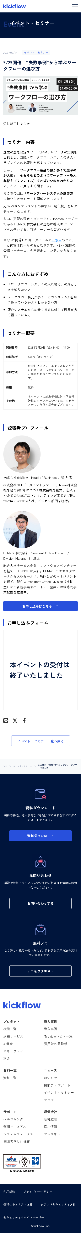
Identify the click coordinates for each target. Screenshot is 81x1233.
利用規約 (9, 1191)
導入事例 (50, 1028)
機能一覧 (10, 1028)
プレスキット (54, 1133)
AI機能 (8, 1043)
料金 (6, 1058)
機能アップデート (57, 1085)
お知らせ (50, 1077)
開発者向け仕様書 (16, 1141)
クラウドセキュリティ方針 (58, 1204)
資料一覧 (10, 1077)
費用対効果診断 (55, 1043)
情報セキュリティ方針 (17, 1204)
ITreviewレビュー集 (58, 1036)
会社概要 (50, 1119)
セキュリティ (13, 1050)
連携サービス (13, 1036)
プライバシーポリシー (37, 1191)
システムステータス (18, 1133)
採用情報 (50, 1126)
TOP (5, 766)
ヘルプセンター (15, 1119)
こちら (56, 239)
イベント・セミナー (22, 766)
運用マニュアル (15, 1126)
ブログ (49, 1099)
